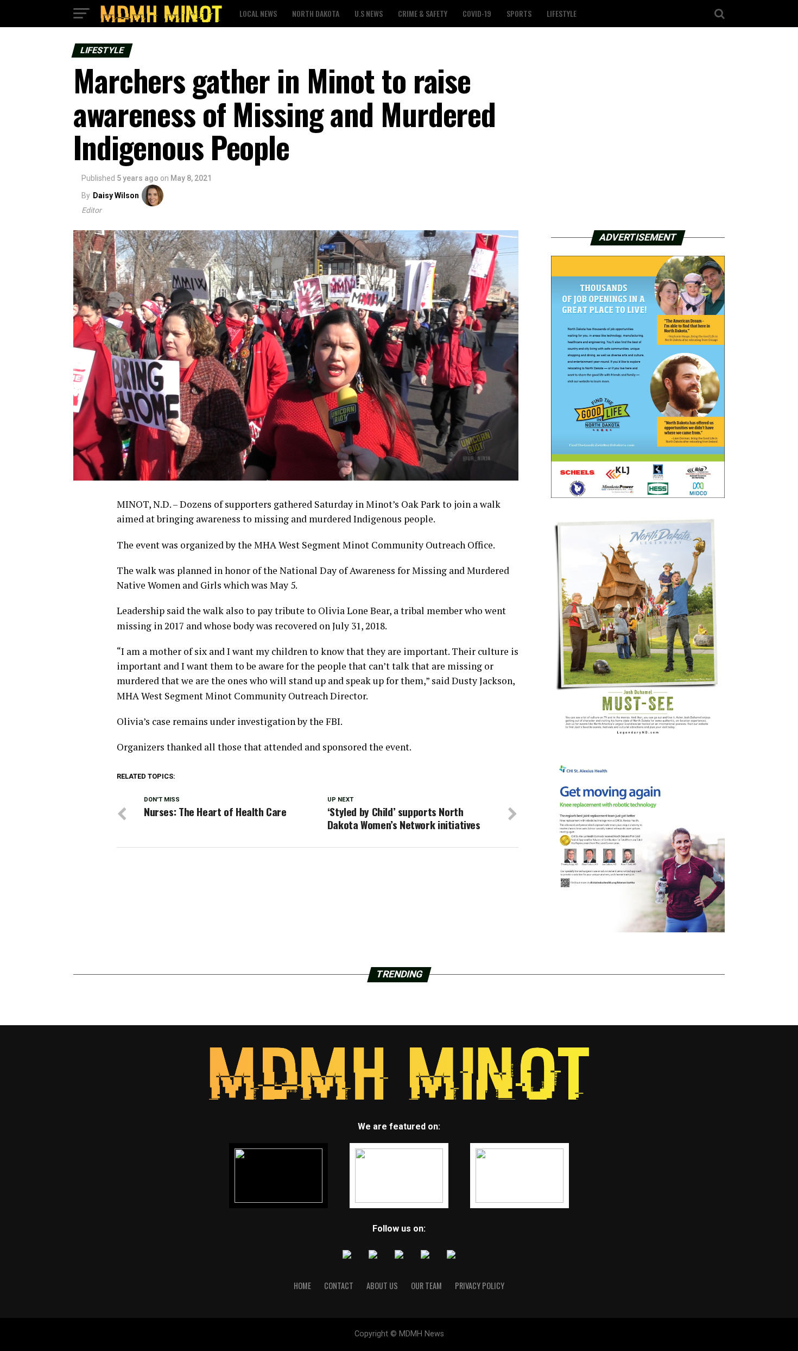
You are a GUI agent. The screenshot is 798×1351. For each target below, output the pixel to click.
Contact (338, 1285)
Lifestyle (562, 13)
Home (302, 1285)
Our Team (426, 1285)
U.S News (368, 13)
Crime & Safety (422, 13)
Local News (258, 13)
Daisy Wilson (116, 195)
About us (382, 1285)
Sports (518, 13)
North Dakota (315, 13)
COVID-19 (477, 13)
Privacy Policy (479, 1285)
